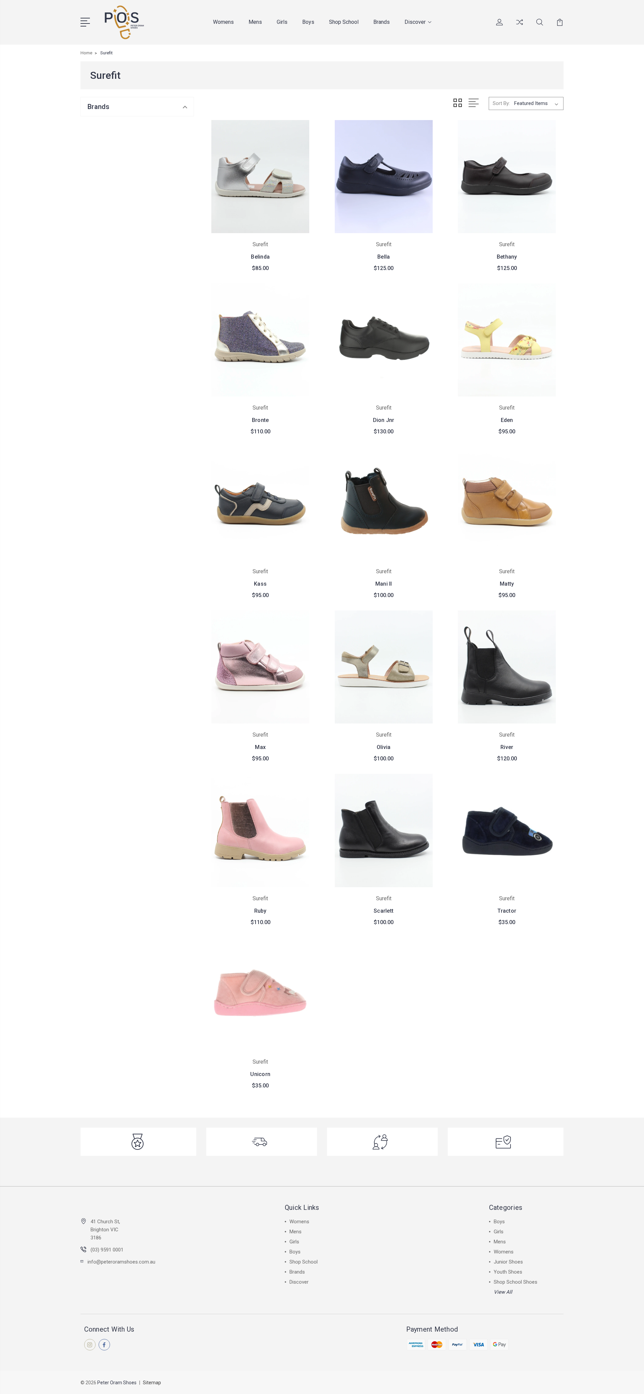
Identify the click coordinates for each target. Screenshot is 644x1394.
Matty (507, 584)
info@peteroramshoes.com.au (121, 1262)
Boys (308, 22)
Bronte (260, 420)
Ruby (260, 911)
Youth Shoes (508, 1272)
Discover (415, 22)
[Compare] (519, 26)
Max (260, 747)
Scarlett (383, 911)
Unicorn (260, 1074)
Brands (381, 22)
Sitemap (152, 1382)
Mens (255, 22)
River (506, 747)
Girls (282, 22)
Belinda (260, 257)
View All (503, 1292)
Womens (223, 22)
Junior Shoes (508, 1262)
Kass (260, 584)
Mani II (383, 584)
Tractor (506, 911)
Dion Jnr (383, 420)
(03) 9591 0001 (107, 1250)
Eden (507, 420)
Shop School (344, 22)
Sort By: (501, 103)
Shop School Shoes (515, 1282)
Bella (383, 257)
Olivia (384, 747)
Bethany (507, 257)
